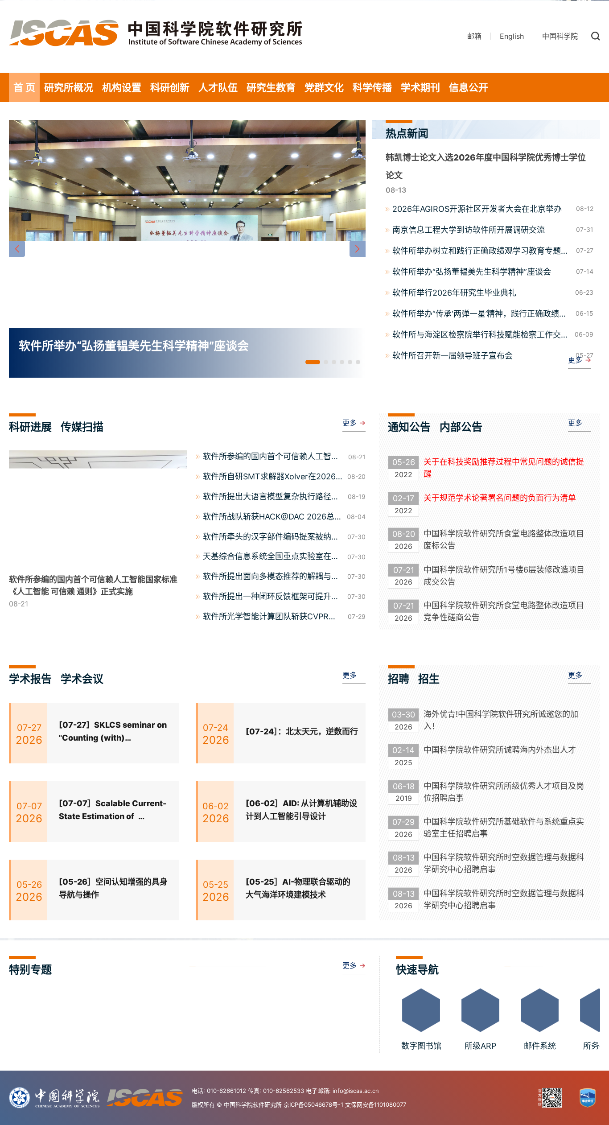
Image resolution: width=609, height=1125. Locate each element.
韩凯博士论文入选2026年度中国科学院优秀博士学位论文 (486, 166)
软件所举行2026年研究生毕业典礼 (454, 292)
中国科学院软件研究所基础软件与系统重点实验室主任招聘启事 (504, 827)
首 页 (24, 87)
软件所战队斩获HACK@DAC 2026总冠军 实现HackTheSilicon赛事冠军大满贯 (272, 517)
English (512, 36)
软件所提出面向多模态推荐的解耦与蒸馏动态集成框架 (271, 577)
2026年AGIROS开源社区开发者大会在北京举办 (477, 209)
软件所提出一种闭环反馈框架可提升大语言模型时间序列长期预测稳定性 (271, 597)
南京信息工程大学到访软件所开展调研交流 (468, 230)
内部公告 (461, 426)
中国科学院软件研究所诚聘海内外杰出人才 (500, 749)
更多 (575, 359)
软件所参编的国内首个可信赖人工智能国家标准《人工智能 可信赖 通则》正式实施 (273, 457)
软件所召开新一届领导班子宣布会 (452, 355)
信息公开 (468, 87)
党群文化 (324, 87)
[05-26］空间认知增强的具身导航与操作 (113, 888)
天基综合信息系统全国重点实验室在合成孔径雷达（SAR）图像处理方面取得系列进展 (271, 557)
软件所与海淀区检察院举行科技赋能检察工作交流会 (480, 335)
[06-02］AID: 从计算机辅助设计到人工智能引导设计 (301, 810)
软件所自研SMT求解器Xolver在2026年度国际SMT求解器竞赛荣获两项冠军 (272, 477)
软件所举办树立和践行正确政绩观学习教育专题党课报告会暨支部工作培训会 (480, 251)
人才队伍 (218, 87)
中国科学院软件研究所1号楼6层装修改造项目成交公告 (504, 575)
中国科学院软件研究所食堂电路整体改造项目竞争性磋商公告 (504, 611)
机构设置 (121, 87)
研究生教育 (271, 87)
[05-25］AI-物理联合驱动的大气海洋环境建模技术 (298, 888)
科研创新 (169, 87)
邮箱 (474, 36)
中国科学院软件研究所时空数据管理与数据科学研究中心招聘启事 (504, 863)
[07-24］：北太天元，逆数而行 (302, 731)
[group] (187, 249)
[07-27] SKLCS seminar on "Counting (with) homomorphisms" (113, 732)
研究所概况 (68, 87)
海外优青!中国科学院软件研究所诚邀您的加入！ (501, 720)
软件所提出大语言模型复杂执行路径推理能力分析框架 (271, 497)
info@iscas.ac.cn (356, 1090)
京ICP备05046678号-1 (313, 1104)
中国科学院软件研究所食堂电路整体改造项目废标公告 (504, 539)
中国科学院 (560, 36)
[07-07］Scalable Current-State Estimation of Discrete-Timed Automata (112, 811)
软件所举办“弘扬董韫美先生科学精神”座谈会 (471, 271)
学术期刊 (420, 87)
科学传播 (372, 87)
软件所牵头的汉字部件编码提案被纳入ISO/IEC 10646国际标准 (271, 538)
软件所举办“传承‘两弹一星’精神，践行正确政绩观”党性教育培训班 (481, 314)
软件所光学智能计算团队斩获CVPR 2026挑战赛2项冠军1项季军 (266, 617)
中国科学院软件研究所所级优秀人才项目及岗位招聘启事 (504, 792)
